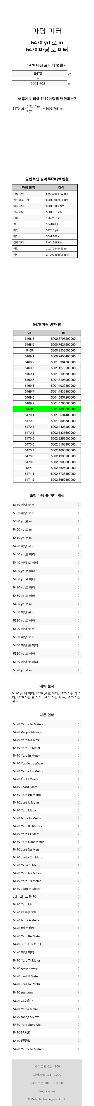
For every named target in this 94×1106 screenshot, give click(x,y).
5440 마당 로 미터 (25, 562)
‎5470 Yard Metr (24, 904)
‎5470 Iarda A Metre (26, 920)
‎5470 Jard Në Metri (26, 984)
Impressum (47, 1091)
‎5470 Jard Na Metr (26, 849)
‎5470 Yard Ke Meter (27, 936)
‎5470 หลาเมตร (23, 992)
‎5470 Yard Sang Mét (27, 1024)
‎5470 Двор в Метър (27, 732)
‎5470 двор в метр (25, 968)
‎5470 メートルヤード (27, 944)
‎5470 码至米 (21, 1040)
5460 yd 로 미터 (24, 579)
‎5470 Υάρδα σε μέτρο (28, 763)
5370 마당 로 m (24, 504)
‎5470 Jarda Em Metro (28, 857)
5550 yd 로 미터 (24, 653)
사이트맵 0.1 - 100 (47, 1066)
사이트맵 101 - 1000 (47, 1074)
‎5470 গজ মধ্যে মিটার (24, 912)
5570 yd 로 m (22, 670)
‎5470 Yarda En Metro (28, 771)
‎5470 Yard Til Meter (26, 747)
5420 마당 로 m (24, 546)
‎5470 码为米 (21, 1032)
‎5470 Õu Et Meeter (26, 779)
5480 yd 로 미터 (24, 595)
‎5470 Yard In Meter (26, 755)
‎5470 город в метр (26, 1017)
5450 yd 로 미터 (24, 571)
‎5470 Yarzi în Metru (26, 865)
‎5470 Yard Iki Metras (27, 826)
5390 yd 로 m (22, 521)
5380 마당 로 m (24, 513)
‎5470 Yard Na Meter (27, 873)
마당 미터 (47, 31)
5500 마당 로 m (24, 612)
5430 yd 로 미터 (24, 554)
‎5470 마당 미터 (23, 952)
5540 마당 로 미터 (25, 645)
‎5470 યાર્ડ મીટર (23, 1001)
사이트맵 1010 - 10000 (47, 1083)
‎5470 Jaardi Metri (25, 787)
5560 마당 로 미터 (25, 662)
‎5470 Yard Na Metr (26, 740)
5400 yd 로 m (22, 529)
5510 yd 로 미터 (24, 620)
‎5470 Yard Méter (24, 810)
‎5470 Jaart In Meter (26, 888)
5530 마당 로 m (24, 637)
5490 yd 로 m (22, 604)
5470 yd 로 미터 (24, 587)
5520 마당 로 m (24, 628)
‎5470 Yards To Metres (28, 1049)
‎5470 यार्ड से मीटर (23, 928)
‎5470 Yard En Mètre (27, 794)
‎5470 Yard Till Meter (27, 881)
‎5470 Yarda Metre (25, 1009)
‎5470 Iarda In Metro (27, 818)
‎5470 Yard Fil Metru (26, 834)
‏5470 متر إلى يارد (24, 896)
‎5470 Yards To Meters (28, 724)
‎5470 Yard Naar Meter (28, 841)
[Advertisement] (47, 11)
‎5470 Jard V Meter (26, 976)
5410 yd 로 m (22, 538)
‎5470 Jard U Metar (26, 802)
